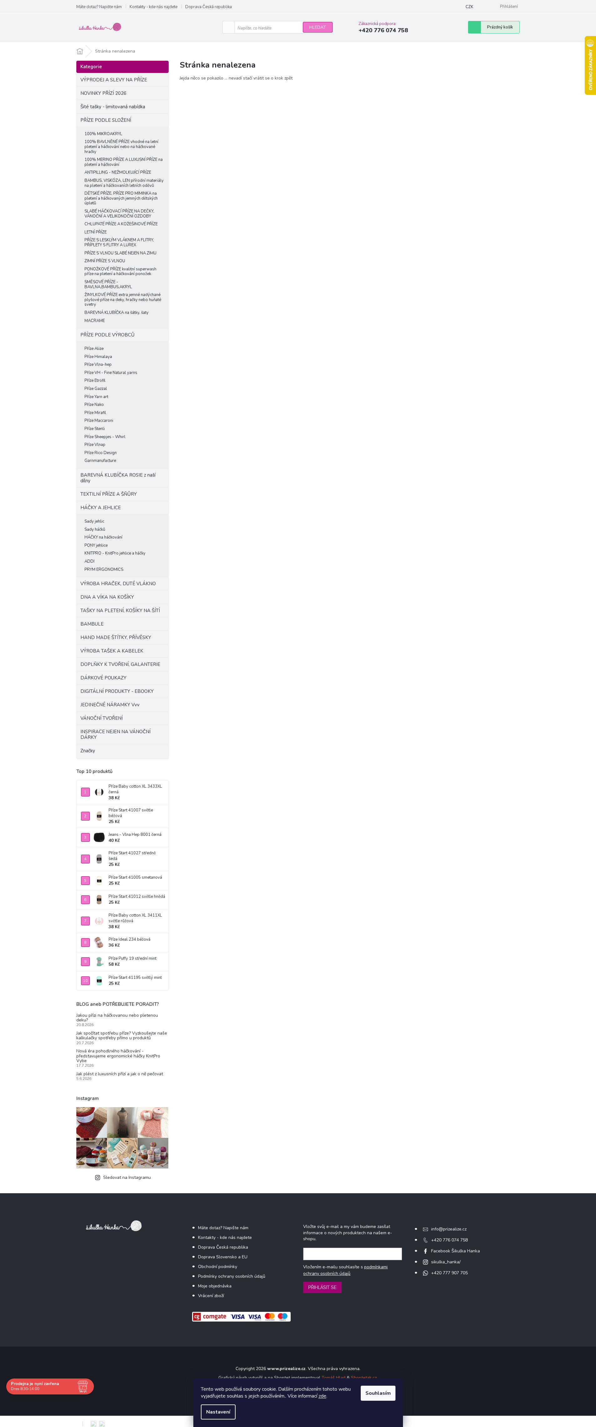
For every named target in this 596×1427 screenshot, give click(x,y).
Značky (87, 751)
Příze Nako (94, 404)
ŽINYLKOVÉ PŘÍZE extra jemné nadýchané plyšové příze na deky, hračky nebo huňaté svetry (122, 299)
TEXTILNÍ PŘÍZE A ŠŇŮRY (108, 494)
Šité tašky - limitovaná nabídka (112, 107)
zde (322, 1396)
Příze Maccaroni (98, 420)
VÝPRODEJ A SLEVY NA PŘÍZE (113, 80)
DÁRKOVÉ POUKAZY (103, 678)
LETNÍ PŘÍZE (95, 232)
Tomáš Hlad (333, 1378)
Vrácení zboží (211, 1296)
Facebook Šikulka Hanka (455, 1251)
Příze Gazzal (95, 388)
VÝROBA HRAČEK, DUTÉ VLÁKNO (118, 584)
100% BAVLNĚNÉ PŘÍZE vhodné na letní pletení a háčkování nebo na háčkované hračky (121, 146)
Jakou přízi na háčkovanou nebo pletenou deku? (117, 1018)
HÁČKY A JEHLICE (100, 507)
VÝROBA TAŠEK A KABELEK (111, 651)
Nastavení (218, 1412)
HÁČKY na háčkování (103, 537)
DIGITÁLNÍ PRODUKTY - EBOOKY (117, 691)
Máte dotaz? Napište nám (99, 7)
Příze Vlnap (94, 445)
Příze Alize (94, 348)
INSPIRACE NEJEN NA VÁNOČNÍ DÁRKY (115, 734)
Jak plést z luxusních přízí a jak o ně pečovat (119, 1074)
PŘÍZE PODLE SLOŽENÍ (105, 120)
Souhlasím (378, 1393)
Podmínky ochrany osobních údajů (231, 1276)
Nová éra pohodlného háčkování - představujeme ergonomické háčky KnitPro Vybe (118, 1056)
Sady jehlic (94, 521)
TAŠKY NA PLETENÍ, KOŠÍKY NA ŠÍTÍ (120, 610)
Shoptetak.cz (364, 1378)
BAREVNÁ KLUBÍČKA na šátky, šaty (116, 312)
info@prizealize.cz (448, 1229)
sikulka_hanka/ (446, 1262)
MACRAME (94, 321)
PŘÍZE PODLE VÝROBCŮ (107, 335)
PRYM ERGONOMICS (103, 569)
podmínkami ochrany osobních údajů (345, 1270)
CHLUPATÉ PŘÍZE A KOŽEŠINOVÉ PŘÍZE (121, 224)
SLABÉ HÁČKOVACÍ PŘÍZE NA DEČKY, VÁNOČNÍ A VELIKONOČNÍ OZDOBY (119, 213)
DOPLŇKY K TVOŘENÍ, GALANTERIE (120, 664)
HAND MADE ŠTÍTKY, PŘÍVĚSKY (115, 637)
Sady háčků (94, 529)
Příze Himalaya (98, 357)
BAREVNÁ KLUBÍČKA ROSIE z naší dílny (117, 478)
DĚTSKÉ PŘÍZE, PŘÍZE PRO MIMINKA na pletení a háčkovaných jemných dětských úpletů (121, 198)
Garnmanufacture (100, 460)
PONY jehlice (96, 545)
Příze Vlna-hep (98, 364)
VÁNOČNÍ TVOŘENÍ (101, 718)
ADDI (89, 561)
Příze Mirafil (95, 413)
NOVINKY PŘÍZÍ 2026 (103, 93)
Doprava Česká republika (208, 7)
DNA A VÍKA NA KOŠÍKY (107, 597)
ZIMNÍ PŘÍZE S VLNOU (104, 261)
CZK (469, 7)
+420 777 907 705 (449, 1273)
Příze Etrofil (94, 380)
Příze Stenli (94, 429)
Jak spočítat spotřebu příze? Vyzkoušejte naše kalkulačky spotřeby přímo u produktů (121, 1036)
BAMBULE (92, 624)
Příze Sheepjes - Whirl (104, 437)
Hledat (317, 27)
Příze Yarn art (96, 397)
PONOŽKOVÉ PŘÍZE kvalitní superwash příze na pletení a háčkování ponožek (120, 271)
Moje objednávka (215, 1286)
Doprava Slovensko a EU (222, 1257)
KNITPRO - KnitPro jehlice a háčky (114, 553)
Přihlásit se (322, 1287)
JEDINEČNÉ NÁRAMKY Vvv (110, 705)
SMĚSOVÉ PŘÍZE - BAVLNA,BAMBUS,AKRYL (108, 284)
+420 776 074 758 (449, 1240)
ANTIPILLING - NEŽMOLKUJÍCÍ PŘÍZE (117, 172)
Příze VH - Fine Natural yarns (110, 373)
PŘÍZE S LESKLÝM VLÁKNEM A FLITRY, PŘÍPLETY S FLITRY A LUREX (119, 242)
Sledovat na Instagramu (127, 1177)
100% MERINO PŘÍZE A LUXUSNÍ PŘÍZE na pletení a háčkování (123, 162)
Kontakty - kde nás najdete (153, 7)
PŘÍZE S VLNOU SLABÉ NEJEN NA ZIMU (120, 253)
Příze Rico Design (100, 453)
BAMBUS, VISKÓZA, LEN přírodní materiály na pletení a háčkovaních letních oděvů (124, 183)
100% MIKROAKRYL (103, 134)
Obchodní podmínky (217, 1267)
